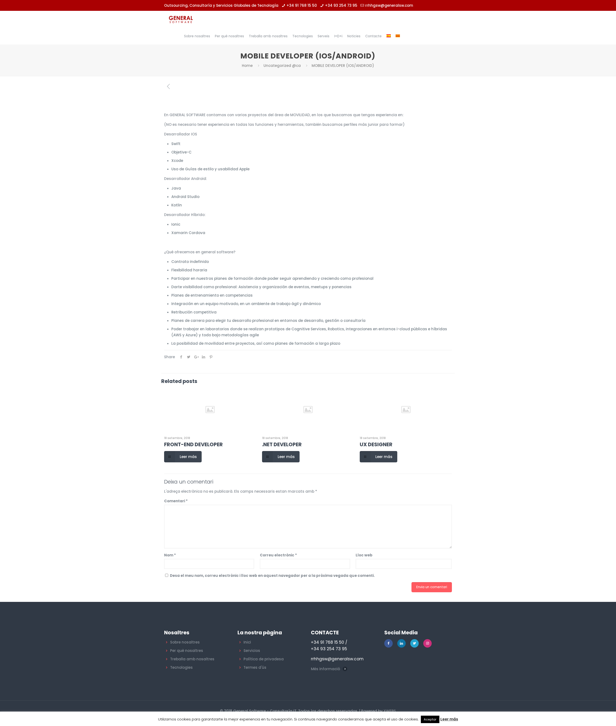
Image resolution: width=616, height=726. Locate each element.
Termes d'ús (255, 667)
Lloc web (364, 555)
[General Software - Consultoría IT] (181, 19)
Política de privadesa (264, 659)
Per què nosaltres (186, 650)
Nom (170, 555)
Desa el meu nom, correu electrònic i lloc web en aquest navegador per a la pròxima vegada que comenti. (272, 575)
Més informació (325, 668)
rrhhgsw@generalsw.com (389, 5)
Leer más (449, 719)
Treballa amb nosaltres (192, 659)
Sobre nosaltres (185, 642)
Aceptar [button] (430, 719)
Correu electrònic (278, 555)
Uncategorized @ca (282, 65)
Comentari (176, 500)
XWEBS (390, 710)
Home (247, 65)
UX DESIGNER (376, 444)
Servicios (252, 650)
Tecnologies (181, 667)
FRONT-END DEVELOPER (193, 444)
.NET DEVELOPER (282, 444)
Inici (247, 642)
